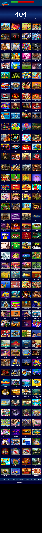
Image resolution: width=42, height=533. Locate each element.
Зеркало (27, 479)
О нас (18, 482)
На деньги (9, 479)
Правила (23, 482)
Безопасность (37, 479)
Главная (3, 479)
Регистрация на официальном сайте (26, 1)
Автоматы (15, 479)
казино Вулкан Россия (24, 19)
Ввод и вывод (21, 479)
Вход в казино (15, 1)
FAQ (31, 479)
